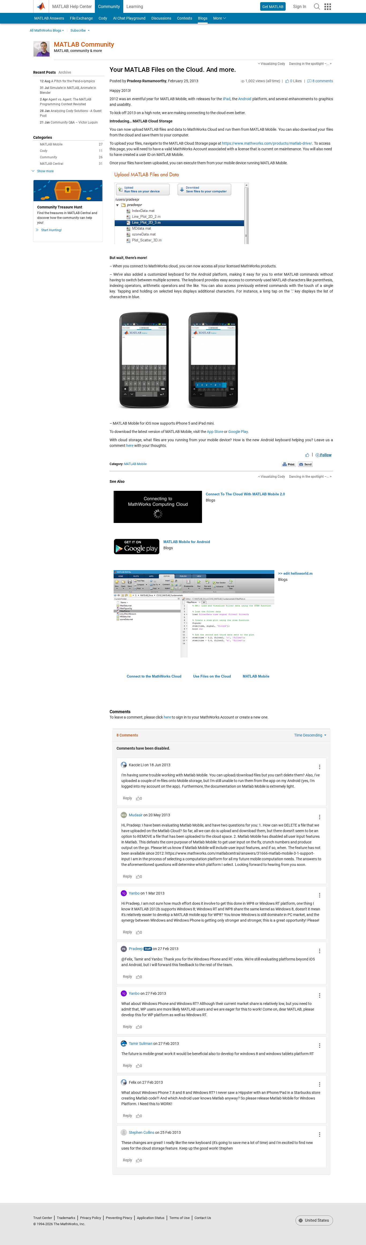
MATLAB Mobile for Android (186, 542)
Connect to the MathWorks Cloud (154, 676)
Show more (45, 171)
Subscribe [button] (78, 30)
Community (109, 6)
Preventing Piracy (119, 1218)
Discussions (161, 18)
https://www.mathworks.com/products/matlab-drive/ (267, 143)
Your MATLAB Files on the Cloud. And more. (173, 69)
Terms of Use (179, 1218)
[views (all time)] (243, 81)
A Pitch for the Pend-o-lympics (73, 81)
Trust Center (42, 1218)
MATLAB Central (71, 164)
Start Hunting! (51, 230)
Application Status (151, 1218)
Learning (134, 6)
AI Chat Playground (129, 18)
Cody (103, 18)
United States (316, 1220)
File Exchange (81, 18)
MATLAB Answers (48, 18)
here (130, 445)
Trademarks (66, 1218)
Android (244, 99)
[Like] (307, 455)
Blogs (202, 18)
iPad (226, 99)
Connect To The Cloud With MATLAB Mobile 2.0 (245, 494)
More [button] (217, 18)
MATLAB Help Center (72, 6)
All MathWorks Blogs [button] (45, 30)
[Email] (305, 464)
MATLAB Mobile (71, 144)
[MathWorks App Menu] (327, 6)
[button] (317, 6)
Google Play (238, 431)
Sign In (301, 8)
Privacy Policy (90, 1218)
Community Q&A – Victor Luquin (74, 122)
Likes (295, 81)
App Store (215, 431)
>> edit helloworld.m (295, 573)
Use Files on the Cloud (212, 676)
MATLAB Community (84, 44)
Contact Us (203, 1218)
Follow (325, 455)
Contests (184, 18)
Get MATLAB (272, 7)
